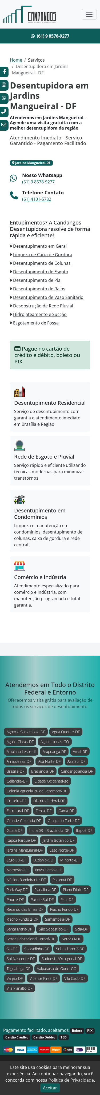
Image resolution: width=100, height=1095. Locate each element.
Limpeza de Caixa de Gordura (42, 255)
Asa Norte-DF (49, 761)
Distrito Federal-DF (49, 800)
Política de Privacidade (71, 1080)
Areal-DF (80, 751)
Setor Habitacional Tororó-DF (31, 938)
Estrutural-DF (18, 810)
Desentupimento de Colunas (42, 263)
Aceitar (50, 1088)
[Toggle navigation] (89, 14)
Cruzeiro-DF (16, 800)
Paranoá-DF (62, 879)
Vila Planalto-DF (19, 988)
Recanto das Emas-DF (25, 909)
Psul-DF (67, 899)
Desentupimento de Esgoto (40, 272)
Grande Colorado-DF (24, 820)
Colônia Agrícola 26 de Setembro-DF (37, 790)
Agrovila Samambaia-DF (26, 731)
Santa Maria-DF (19, 929)
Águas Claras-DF (20, 741)
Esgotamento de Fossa (36, 323)
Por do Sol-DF (42, 899)
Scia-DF (81, 929)
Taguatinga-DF (18, 968)
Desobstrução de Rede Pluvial (43, 306)
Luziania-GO (43, 860)
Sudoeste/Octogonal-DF (62, 958)
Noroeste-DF (17, 869)
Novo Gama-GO (48, 869)
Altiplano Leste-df (21, 751)
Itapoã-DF (84, 830)
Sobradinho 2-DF (70, 948)
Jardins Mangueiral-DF (25, 850)
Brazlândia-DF (42, 771)
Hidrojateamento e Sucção (40, 314)
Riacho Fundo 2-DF (22, 919)
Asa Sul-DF (76, 761)
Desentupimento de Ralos (39, 289)
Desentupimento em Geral (40, 246)
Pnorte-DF (15, 899)
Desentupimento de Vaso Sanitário (48, 297)
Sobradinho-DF (36, 948)
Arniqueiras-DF (19, 761)
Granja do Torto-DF (63, 820)
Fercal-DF (43, 810)
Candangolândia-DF (77, 771)
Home (16, 60)
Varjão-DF (15, 978)
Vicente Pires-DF (43, 978)
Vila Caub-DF (74, 978)
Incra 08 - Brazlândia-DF (49, 830)
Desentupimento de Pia (37, 280)
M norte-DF (69, 860)
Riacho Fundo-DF (64, 909)
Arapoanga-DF (54, 751)
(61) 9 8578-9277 (53, 36)
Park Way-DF (17, 889)
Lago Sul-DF (16, 860)
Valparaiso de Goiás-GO (57, 968)
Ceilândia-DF (17, 781)
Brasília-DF (15, 771)
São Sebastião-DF (53, 929)
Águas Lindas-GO (55, 741)
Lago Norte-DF (62, 850)
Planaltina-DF (45, 889)
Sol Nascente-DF (21, 958)
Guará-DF (14, 830)
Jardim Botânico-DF (58, 840)
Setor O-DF (71, 938)
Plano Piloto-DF (75, 889)
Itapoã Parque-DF (21, 840)
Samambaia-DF (57, 919)
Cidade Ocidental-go (51, 781)
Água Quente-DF (66, 731)
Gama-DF (66, 810)
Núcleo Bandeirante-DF (26, 879)
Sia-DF (12, 948)
